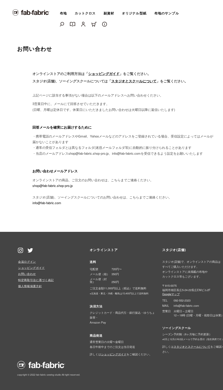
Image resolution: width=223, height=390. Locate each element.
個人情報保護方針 (30, 286)
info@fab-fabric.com (46, 202)
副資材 (109, 13)
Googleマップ (171, 294)
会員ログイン (27, 261)
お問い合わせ (27, 274)
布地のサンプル (166, 13)
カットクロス (85, 13)
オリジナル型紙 (134, 13)
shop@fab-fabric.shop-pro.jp (52, 185)
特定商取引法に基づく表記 (36, 280)
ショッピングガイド (104, 73)
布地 (63, 13)
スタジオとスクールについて (134, 80)
